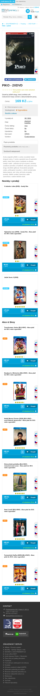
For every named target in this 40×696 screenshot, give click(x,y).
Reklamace (8, 676)
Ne (25, 128)
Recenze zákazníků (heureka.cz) (15, 671)
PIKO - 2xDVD (6, 26)
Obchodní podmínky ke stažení (15, 669)
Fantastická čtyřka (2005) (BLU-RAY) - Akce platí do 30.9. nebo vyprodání (19, 556)
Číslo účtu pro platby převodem (15, 658)
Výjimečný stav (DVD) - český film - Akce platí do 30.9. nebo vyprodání (20, 232)
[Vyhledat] (30, 17)
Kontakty (7, 665)
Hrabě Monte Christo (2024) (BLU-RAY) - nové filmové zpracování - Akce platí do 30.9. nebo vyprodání (19, 420)
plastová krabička (28, 122)
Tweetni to (31, 79)
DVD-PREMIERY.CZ (12, 24)
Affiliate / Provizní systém (13, 647)
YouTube (7, 680)
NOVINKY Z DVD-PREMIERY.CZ (15, 652)
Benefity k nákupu (11, 113)
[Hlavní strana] (2, 24)
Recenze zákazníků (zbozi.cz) (14, 674)
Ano (26, 126)
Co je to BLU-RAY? (11, 654)
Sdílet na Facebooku (14, 79)
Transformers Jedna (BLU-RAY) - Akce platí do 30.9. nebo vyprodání (19, 328)
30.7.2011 (28, 118)
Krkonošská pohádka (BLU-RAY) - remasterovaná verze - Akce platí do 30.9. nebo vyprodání (18, 465)
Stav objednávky (21, 1)
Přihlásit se (18, 4)
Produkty (23, 24)
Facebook (8, 660)
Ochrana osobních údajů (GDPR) (15, 667)
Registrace (6, 4)
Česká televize (30, 137)
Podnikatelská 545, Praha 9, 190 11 (17, 609)
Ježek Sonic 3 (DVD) (11, 277)
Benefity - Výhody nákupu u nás (15, 649)
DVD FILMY (32, 24)
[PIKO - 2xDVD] (20, 53)
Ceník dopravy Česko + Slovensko (16, 656)
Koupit (33, 219)
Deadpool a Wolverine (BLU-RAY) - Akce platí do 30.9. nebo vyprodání (20, 374)
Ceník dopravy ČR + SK (7, 1)
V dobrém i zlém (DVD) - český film (16, 186)
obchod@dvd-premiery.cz (14, 616)
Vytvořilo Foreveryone (20, 693)
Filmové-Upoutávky (11, 682)
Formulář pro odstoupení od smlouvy (17, 663)
